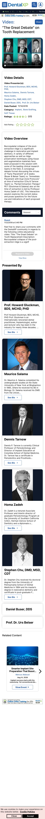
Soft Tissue (9, 113)
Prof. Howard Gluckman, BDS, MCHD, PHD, (21, 87)
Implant (18, 109)
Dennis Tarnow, (27, 92)
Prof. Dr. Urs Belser (30, 102)
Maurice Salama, (11, 92)
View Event (21, 687)
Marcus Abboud (23, 675)
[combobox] (23, 212)
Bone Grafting (29, 109)
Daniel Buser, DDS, (12, 102)
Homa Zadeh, (10, 96)
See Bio (11, 332)
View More (22, 258)
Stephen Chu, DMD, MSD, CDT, (18, 99)
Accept (30, 816)
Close (14, 816)
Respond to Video (23, 254)
